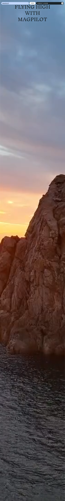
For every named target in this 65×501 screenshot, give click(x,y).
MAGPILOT (5, 3)
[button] (62, 499)
